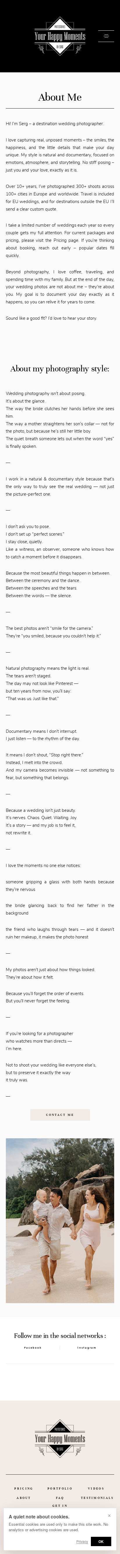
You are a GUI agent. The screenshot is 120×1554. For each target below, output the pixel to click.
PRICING (23, 1488)
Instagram (86, 1348)
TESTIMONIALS (97, 1497)
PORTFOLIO (60, 1488)
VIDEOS (96, 1488)
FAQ (60, 1497)
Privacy (82, 1541)
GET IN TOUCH (60, 1507)
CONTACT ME (60, 1115)
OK (101, 1541)
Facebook (33, 1348)
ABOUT (24, 1497)
